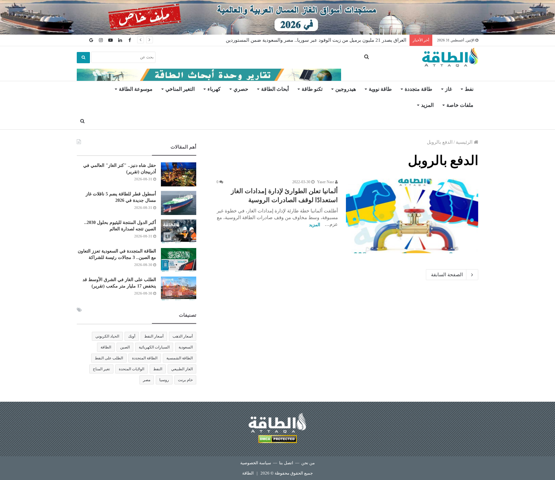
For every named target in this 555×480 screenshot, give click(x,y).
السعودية (186, 347)
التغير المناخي (180, 89)
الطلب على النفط (109, 358)
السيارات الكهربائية (154, 347)
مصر (146, 380)
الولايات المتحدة (131, 369)
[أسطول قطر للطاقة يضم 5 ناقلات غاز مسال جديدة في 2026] (178, 203)
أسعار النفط (153, 336)
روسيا (164, 380)
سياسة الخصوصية (255, 462)
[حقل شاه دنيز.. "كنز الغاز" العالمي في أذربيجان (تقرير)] (178, 174)
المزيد (427, 105)
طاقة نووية (380, 89)
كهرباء (214, 89)
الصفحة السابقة (447, 274)
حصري (240, 89)
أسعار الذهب (182, 336)
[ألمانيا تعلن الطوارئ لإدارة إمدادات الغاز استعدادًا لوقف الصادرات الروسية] (412, 216)
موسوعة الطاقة (136, 89)
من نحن (308, 462)
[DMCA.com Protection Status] (277, 440)
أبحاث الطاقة (275, 89)
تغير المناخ (101, 369)
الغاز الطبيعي (182, 369)
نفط (469, 89)
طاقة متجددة (418, 89)
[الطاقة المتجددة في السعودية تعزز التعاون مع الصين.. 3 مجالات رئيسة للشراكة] (178, 260)
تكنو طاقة (312, 89)
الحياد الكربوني (107, 336)
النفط (157, 369)
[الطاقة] (450, 57)
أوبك (131, 336)
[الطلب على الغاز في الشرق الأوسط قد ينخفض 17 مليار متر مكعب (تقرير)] (178, 289)
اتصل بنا (286, 462)
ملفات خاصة (459, 105)
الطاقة (106, 347)
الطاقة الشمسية (179, 358)
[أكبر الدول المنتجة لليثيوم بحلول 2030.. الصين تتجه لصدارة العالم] (178, 231)
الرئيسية (465, 142)
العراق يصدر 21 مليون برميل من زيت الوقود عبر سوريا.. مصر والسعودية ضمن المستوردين (316, 40)
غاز (448, 89)
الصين (125, 347)
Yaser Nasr (326, 182)
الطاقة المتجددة (144, 358)
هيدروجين (345, 89)
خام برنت (185, 380)
